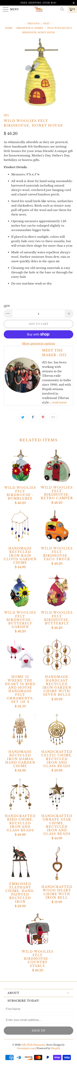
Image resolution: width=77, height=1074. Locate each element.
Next (46, 23)
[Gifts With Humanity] (38, 9)
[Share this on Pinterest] (43, 417)
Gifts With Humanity (33, 1044)
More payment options (38, 343)
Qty (7, 306)
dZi (6, 115)
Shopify (55, 1048)
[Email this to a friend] (53, 417)
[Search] (63, 9)
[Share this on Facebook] (33, 417)
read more (59, 402)
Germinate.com (26, 1048)
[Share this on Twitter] (23, 417)
